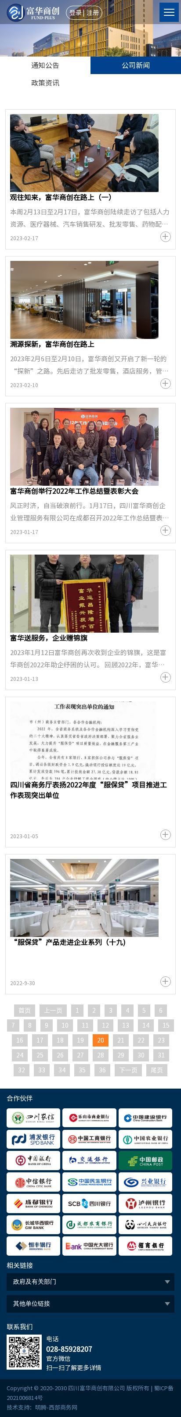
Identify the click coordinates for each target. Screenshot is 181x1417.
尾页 (157, 1070)
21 (120, 1040)
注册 (93, 13)
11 (85, 1025)
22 (141, 1040)
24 (19, 1055)
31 (161, 1055)
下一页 (128, 1070)
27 (80, 1055)
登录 (75, 13)
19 (80, 1040)
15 (166, 1025)
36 (102, 1070)
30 (141, 1055)
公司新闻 (136, 65)
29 (120, 1055)
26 (60, 1055)
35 (82, 1070)
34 (61, 1070)
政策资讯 (45, 82)
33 (41, 1070)
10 (65, 1025)
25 (39, 1055)
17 (39, 1040)
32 (21, 1070)
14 (145, 1025)
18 (60, 1040)
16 (19, 1040)
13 (125, 1025)
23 (161, 1040)
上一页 (53, 1011)
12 (105, 1025)
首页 (24, 1011)
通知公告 (45, 65)
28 (100, 1055)
